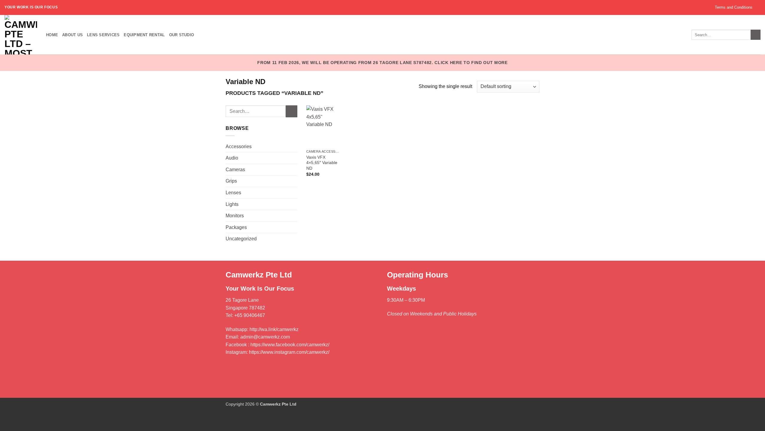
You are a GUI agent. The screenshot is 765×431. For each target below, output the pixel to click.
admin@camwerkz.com (265, 336)
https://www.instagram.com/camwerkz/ (289, 352)
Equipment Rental (144, 35)
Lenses (233, 192)
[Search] (756, 35)
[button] (759, 7)
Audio (232, 157)
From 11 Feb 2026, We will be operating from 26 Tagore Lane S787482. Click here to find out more (382, 62)
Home (52, 35)
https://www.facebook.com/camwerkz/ (289, 344)
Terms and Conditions (733, 7)
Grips (231, 180)
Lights (232, 204)
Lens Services (103, 35)
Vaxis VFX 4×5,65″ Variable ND (321, 163)
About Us (72, 35)
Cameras (235, 169)
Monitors (235, 215)
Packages (236, 227)
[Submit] (291, 111)
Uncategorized (241, 238)
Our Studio (181, 35)
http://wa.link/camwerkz (274, 329)
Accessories (239, 146)
